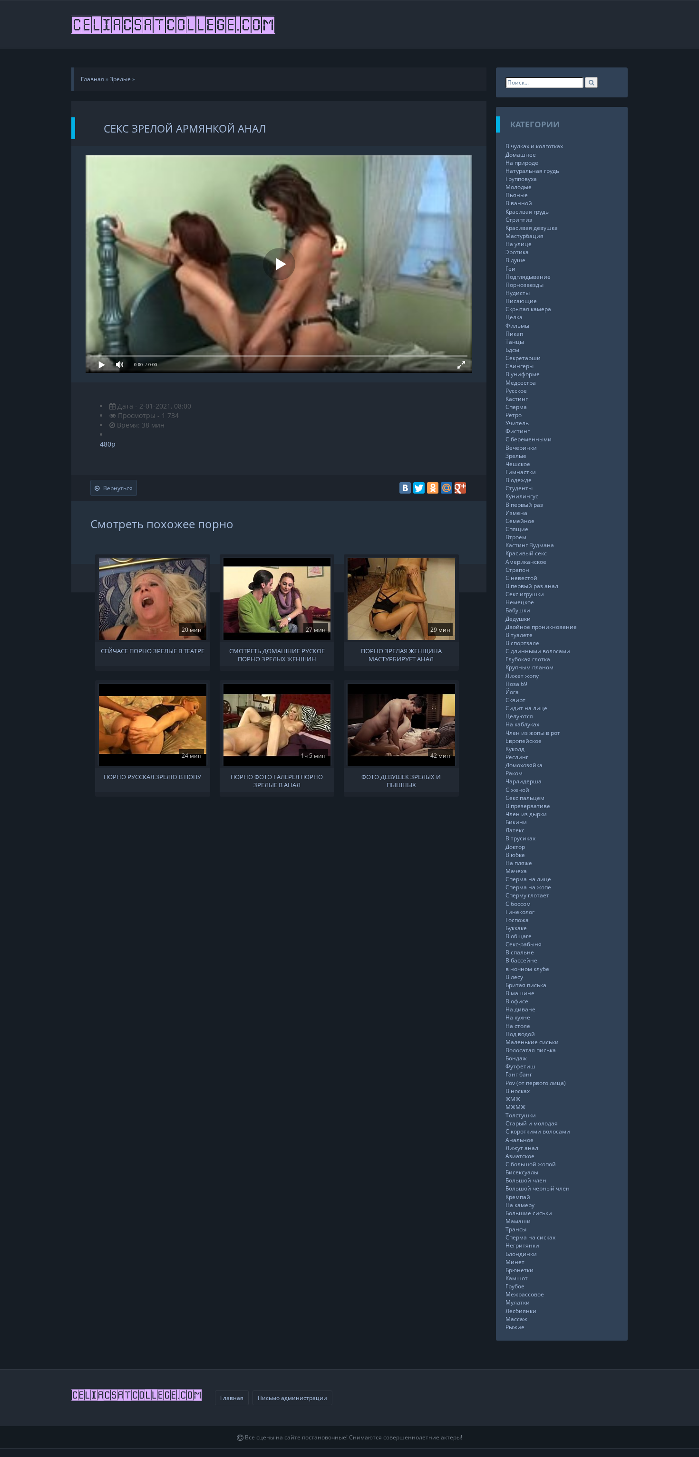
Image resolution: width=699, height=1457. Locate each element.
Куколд (514, 749)
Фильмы (517, 326)
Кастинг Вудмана (529, 545)
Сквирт (515, 700)
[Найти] (591, 82)
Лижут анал (521, 1148)
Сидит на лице (526, 708)
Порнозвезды (524, 285)
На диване (520, 1009)
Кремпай (517, 1197)
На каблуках (522, 724)
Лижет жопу (522, 676)
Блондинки (521, 1254)
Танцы (514, 342)
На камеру (519, 1205)
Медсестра (520, 383)
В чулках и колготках (534, 146)
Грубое (514, 1286)
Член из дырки (526, 814)
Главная (231, 1398)
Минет (514, 1262)
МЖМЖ (515, 1107)
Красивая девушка (531, 228)
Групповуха (521, 179)
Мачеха (516, 871)
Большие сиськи (528, 1213)
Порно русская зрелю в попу (152, 777)
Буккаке (516, 928)
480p (108, 443)
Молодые (518, 187)
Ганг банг (518, 1074)
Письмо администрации (292, 1398)
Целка (514, 317)
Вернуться (118, 488)
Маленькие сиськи (532, 1042)
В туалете (519, 635)
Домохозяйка (524, 765)
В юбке (515, 855)
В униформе (522, 374)
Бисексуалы (521, 1172)
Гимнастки (520, 472)
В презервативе (527, 806)
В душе (515, 260)
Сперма (516, 407)
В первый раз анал (531, 586)
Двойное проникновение (541, 627)
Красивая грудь (527, 212)
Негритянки (522, 1245)
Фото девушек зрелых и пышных (401, 780)
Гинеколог (519, 912)
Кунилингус (521, 496)
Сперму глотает (527, 895)
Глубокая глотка (527, 659)
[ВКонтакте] (405, 488)
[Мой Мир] (446, 488)
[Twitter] (419, 488)
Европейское (523, 741)
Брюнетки (519, 1270)
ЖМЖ (512, 1099)
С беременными (528, 439)
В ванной (518, 203)
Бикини (516, 822)
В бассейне (521, 960)
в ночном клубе (527, 969)
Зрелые (515, 456)
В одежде (518, 480)
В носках (517, 1091)
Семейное (519, 521)
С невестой (521, 578)
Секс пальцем (524, 798)
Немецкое (519, 602)
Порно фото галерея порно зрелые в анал (277, 780)
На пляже (518, 863)
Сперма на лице (528, 879)
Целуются (519, 716)
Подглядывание (528, 277)
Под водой (520, 1034)
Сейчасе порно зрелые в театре (152, 651)
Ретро (513, 415)
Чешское (517, 464)
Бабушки (517, 610)
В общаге (518, 936)
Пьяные (516, 195)
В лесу (514, 977)
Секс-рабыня (523, 944)
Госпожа (517, 920)
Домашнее (520, 155)
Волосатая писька (530, 1050)
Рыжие (514, 1327)
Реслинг (516, 757)
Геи (510, 269)
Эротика (517, 252)
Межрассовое (524, 1294)
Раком (514, 773)
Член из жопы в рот (532, 733)
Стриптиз (518, 220)
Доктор (515, 847)
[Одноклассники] (432, 488)
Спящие (516, 529)
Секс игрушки (524, 594)
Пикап (514, 334)
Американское (525, 562)
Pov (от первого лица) (535, 1083)
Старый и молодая (531, 1123)
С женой (517, 790)
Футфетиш (520, 1066)
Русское (516, 391)
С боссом (518, 904)
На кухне (517, 1017)
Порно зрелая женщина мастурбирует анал (401, 654)
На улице (518, 244)
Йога (512, 692)
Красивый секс (526, 553)
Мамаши (518, 1221)
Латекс (514, 830)
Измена (516, 513)
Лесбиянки (520, 1311)
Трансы (515, 1229)
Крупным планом (529, 667)
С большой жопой (530, 1164)
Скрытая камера (528, 309)
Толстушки (520, 1115)
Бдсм (512, 350)
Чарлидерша (523, 781)
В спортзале (522, 643)
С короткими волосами (537, 1131)
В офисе (516, 1001)
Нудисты (517, 293)
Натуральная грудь (532, 171)
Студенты (519, 488)
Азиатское (519, 1156)
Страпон (517, 570)
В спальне (519, 952)
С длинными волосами (537, 651)
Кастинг (516, 399)
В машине (519, 993)
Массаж (516, 1319)
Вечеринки (521, 448)
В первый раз (524, 505)
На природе (521, 163)
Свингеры (519, 366)
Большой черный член (537, 1188)
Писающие (521, 301)
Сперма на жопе (528, 887)
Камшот (516, 1278)
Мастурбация (524, 236)
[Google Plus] (460, 488)
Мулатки (517, 1302)
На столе (517, 1026)
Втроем (515, 537)
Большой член (525, 1180)
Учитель (517, 423)
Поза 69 (516, 684)
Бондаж (516, 1058)
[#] (174, 24)
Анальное (519, 1140)
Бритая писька (525, 985)
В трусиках (520, 838)
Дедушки (518, 619)
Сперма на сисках (530, 1237)
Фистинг (517, 431)
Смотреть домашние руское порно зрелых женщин (277, 654)
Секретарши (523, 358)
